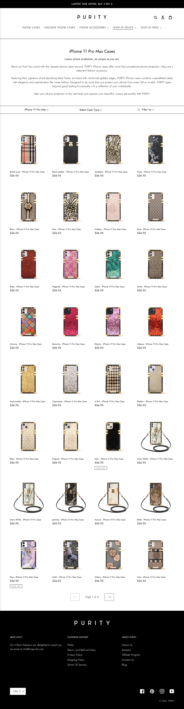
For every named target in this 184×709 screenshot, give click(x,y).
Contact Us (128, 660)
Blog (124, 665)
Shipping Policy (75, 660)
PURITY (171, 701)
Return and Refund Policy (81, 650)
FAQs (70, 645)
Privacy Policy (74, 655)
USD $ (17, 691)
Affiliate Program (131, 655)
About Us (127, 645)
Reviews (126, 650)
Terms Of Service (77, 665)
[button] (37, 110)
